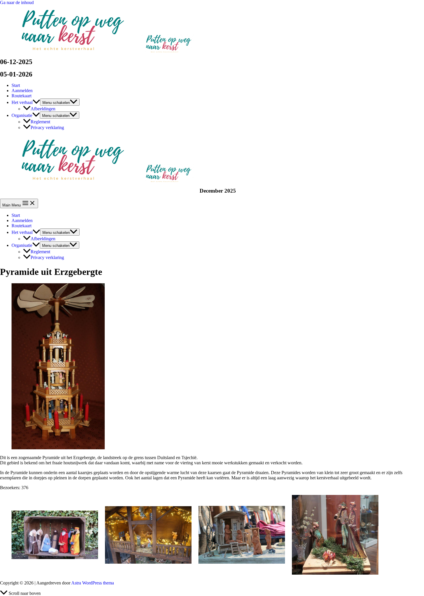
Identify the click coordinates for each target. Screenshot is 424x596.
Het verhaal (22, 102)
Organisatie (22, 115)
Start (16, 85)
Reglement (40, 121)
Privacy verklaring (47, 127)
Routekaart (21, 95)
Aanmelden (22, 90)
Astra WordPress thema (92, 582)
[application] (36, 102)
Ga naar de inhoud (17, 2)
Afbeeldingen (43, 108)
